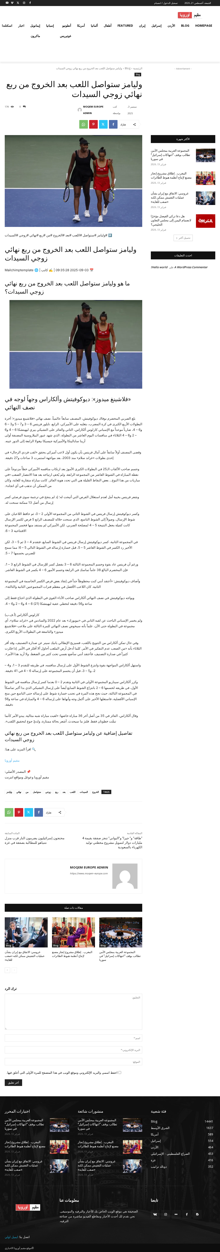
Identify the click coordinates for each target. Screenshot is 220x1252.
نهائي (18, 791)
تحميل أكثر (184, 238)
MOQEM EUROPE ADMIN (93, 110)
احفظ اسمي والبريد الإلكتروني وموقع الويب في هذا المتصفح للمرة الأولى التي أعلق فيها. (62, 1072)
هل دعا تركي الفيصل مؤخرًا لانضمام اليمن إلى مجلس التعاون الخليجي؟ (171, 220)
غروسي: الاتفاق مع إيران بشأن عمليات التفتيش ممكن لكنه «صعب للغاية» (25, 955)
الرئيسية (137, 68)
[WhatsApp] (83, 124)
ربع (56, 791)
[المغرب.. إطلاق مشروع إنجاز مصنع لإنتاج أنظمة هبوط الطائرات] (73, 932)
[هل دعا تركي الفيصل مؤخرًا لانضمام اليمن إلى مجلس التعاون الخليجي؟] (205, 221)
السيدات (84, 791)
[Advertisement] (183, 98)
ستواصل (37, 791)
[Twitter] (18, 3)
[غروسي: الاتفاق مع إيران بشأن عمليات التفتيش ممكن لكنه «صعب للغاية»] (26, 932)
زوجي (48, 791)
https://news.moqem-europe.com (89, 873)
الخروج (95, 791)
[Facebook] (30, 3)
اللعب (72, 791)
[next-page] (7, 970)
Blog (127, 68)
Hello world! (159, 267)
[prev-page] (14, 970)
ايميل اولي (11, 1237)
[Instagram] (23, 3)
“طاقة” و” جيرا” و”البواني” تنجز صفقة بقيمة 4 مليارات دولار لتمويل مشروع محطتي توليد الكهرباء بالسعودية (112, 842)
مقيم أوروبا (12, 760)
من (27, 791)
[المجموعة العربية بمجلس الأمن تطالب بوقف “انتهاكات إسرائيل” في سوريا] (120, 932)
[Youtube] (7, 3)
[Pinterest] (93, 124)
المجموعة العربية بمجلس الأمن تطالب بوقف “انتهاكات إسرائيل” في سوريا (120, 955)
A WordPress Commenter (191, 267)
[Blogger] (197, 1214)
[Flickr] (176, 1214)
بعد (64, 791)
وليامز (9, 791)
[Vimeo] (12, 3)
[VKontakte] (155, 1214)
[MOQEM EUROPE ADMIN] (80, 110)
